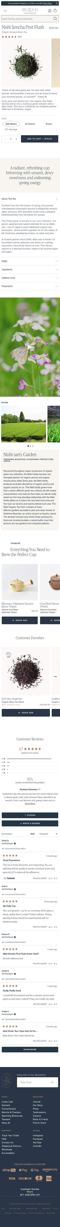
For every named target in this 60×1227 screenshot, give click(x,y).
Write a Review (35, 824)
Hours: (30, 1191)
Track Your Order (10, 1135)
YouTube (37, 1143)
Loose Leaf (7, 1102)
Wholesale (7, 1150)
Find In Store (39, 1123)
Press (36, 1109)
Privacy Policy (20, 1213)
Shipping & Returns (11, 1146)
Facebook (38, 1139)
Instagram (38, 1135)
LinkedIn (37, 1146)
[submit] (52, 1082)
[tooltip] (39, 789)
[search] (5, 11)
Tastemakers (39, 1112)
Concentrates (9, 1109)
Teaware (6, 1119)
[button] (28, 446)
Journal (36, 1102)
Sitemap (8, 1213)
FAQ (4, 1139)
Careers (37, 1116)
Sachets (6, 1105)
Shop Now (48, 3)
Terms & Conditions (36, 1213)
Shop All (6, 1123)
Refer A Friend (40, 1119)
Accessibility (8, 1153)
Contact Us (7, 1143)
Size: (4, 118)
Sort (33, 834)
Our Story (38, 1105)
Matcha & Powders (11, 1112)
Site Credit (50, 1213)
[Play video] (30, 347)
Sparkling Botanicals (12, 1116)
